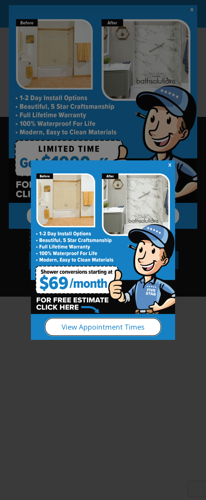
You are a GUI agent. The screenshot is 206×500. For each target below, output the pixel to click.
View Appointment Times (103, 327)
